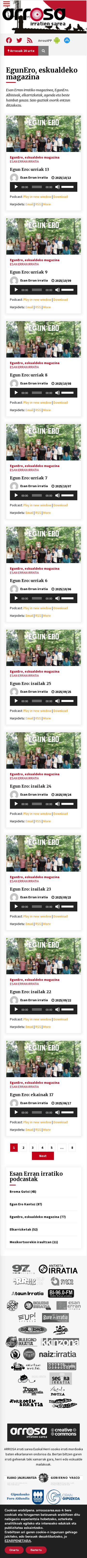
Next (43, 1156)
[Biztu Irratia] (12, 1305)
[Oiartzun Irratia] (26, 1366)
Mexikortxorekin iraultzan (30, 1242)
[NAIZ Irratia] (58, 1353)
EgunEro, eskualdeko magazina (34, 157)
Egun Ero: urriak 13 (29, 169)
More (47, 204)
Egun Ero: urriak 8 (28, 375)
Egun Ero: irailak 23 (30, 889)
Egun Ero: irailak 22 (30, 991)
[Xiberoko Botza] (57, 1390)
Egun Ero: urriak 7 (28, 477)
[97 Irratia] (23, 1268)
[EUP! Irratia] (27, 1317)
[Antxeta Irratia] (58, 1268)
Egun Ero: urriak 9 (28, 272)
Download (60, 196)
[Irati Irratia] (61, 1329)
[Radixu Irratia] (32, 1378)
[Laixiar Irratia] (29, 1353)
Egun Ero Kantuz (23, 1204)
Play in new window (37, 196)
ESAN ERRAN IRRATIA (24, 161)
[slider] (68, 186)
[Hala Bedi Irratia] (32, 1329)
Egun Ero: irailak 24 (30, 786)
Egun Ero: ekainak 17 (31, 1094)
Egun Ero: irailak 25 (30, 683)
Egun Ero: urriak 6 (28, 580)
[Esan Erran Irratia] (68, 1305)
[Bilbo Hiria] (61, 1293)
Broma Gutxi (20, 1191)
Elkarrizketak (20, 1229)
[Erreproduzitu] (16, 186)
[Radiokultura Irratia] (61, 1366)
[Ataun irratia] (27, 1293)
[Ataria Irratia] (62, 1281)
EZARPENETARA (18, 1541)
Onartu (14, 1550)
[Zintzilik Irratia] (63, 1402)
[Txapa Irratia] (33, 1390)
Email (29, 204)
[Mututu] (57, 186)
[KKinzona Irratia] (60, 1341)
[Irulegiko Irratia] (21, 1341)
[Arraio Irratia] (28, 1281)
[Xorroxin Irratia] (26, 1402)
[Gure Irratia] (55, 1317)
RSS (38, 204)
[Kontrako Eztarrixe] (14, 1353)
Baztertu (36, 1550)
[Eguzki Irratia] (37, 1305)
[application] (43, 187)
